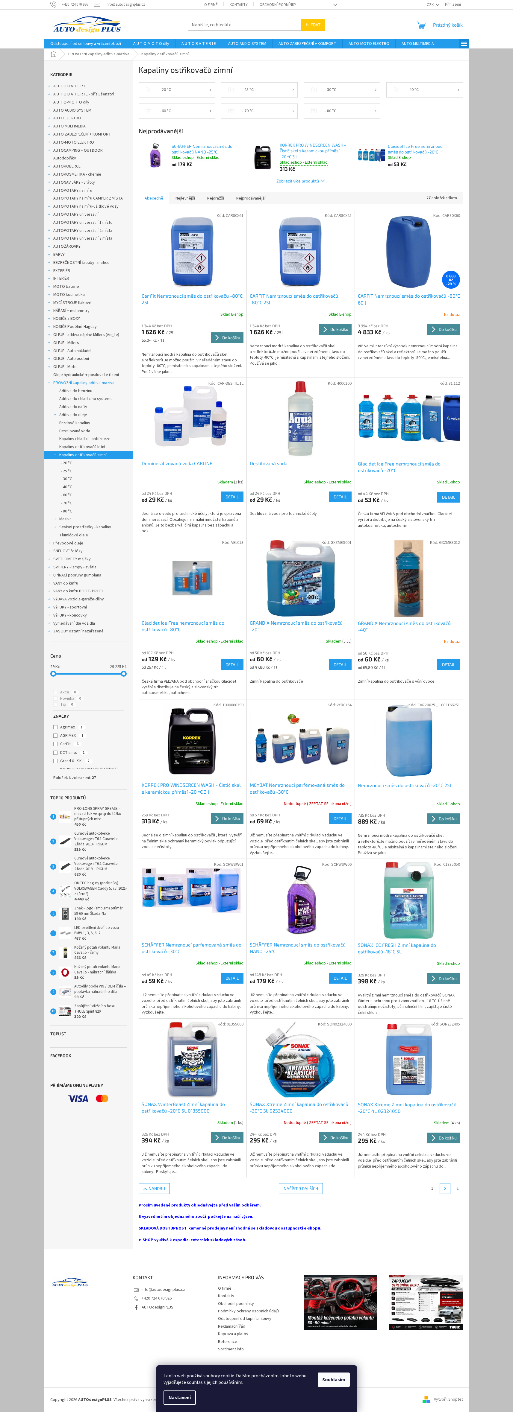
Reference (227, 1342)
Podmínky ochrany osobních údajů (248, 1311)
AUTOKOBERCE (67, 166)
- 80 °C (66, 511)
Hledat (313, 24)
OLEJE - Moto (65, 367)
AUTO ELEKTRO (67, 118)
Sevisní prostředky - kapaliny (85, 527)
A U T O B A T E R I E (70, 86)
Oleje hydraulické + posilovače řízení (86, 375)
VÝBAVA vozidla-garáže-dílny (78, 599)
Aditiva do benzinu (75, 391)
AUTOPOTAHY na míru (72, 191)
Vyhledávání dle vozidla (74, 623)
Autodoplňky (64, 158)
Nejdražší (215, 198)
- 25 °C (66, 471)
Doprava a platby (233, 1334)
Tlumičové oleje (73, 535)
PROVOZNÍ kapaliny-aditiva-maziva (83, 383)
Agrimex (71, 727)
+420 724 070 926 (157, 1298)
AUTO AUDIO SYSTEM (72, 110)
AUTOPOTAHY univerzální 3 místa (82, 238)
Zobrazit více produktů (297, 180)
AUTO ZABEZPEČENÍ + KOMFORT (82, 134)
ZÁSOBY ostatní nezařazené (78, 631)
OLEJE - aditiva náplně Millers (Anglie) (86, 335)
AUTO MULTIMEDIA (69, 126)
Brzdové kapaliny (74, 423)
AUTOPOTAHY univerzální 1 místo (83, 223)
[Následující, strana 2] (445, 1188)
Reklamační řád (231, 1326)
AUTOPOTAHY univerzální (76, 214)
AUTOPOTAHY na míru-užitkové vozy (86, 206)
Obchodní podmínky (278, 4)
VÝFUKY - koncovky (70, 615)
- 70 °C (66, 503)
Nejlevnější (185, 198)
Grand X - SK (75, 761)
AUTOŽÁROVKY (67, 246)
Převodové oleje (68, 543)
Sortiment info (231, 1349)
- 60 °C (66, 495)
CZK (431, 4)
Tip (66, 704)
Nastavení (180, 1397)
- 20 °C (66, 463)
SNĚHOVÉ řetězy (68, 551)
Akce (68, 692)
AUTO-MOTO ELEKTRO (73, 142)
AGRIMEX (72, 736)
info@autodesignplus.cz (163, 1290)
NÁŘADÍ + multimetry (71, 311)
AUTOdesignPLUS (157, 1307)
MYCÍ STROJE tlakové (72, 303)
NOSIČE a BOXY (66, 319)
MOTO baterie (66, 287)
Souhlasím (333, 1379)
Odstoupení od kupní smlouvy (244, 1319)
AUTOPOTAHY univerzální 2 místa (82, 231)
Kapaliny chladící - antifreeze (85, 439)
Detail (232, 496)
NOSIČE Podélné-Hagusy (75, 327)
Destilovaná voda (74, 431)
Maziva (65, 519)
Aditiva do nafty (73, 407)
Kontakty (239, 4)
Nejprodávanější (250, 198)
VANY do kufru (65, 583)
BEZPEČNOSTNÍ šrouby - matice (81, 263)
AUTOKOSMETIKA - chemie (77, 174)
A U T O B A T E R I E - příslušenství (83, 94)
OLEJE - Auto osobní (71, 359)
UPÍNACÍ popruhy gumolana (77, 575)
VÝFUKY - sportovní (70, 607)
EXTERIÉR (61, 271)
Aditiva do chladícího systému (86, 399)
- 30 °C (66, 479)
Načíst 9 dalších (301, 1188)
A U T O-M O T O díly (71, 102)
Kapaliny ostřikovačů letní (82, 447)
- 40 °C (66, 487)
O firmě (211, 4)
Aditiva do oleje (73, 415)
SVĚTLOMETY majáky (72, 559)
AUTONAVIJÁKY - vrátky (74, 182)
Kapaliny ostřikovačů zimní (83, 455)
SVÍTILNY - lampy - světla (74, 567)
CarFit (69, 744)
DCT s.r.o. (72, 753)
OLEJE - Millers (66, 343)
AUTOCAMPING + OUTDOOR (78, 150)
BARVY (59, 255)
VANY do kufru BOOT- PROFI (78, 591)
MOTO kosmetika (69, 295)
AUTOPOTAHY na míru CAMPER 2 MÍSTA (88, 198)
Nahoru (157, 1188)
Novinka (70, 699)
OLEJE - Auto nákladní (72, 351)
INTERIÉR (61, 279)
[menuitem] (85, 43)
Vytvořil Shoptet (448, 1400)
